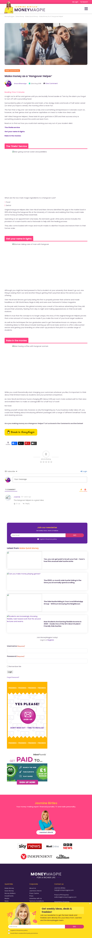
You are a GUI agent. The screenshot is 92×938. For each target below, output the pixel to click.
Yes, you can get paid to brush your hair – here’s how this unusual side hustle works (64, 560)
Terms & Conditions (36, 901)
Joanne (17, 497)
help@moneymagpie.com (64, 890)
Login (84, 471)
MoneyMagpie (9, 16)
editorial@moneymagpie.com (65, 897)
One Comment (51, 83)
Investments (9, 896)
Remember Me (15, 666)
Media (7, 898)
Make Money (9, 888)
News (7, 901)
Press (31, 896)
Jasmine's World (46, 832)
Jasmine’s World (35, 891)
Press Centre (34, 893)
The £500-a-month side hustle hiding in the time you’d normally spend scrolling (62, 581)
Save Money (9, 891)
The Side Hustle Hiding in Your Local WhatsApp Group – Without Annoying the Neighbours (63, 602)
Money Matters (10, 893)
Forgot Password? (13, 677)
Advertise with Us (35, 898)
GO (74, 535)
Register (50, 640)
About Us (32, 888)
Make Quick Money (31, 16)
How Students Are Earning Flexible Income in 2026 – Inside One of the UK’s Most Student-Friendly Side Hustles (62, 624)
